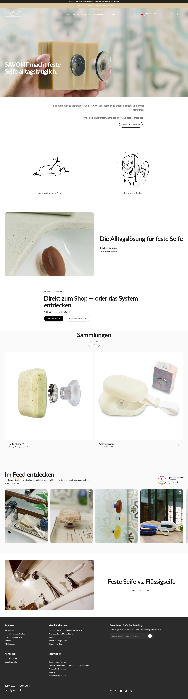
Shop (166, 14)
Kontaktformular (11, 662)
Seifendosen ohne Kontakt (15, 634)
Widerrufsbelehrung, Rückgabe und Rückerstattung (69, 665)
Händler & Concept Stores (59, 637)
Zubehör (8, 640)
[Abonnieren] (150, 636)
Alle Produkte (10, 644)
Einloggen (100, 1)
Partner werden (55, 644)
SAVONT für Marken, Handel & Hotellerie (65, 630)
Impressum (53, 672)
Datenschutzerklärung (57, 662)
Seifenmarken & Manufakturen (61, 634)
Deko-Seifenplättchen (13, 637)
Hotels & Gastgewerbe (58, 640)
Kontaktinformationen (57, 675)
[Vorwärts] (97, 344)
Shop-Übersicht (11, 659)
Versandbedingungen (57, 669)
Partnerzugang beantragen (112, 1)
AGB (51, 659)
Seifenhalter (9, 630)
